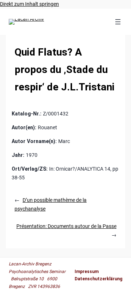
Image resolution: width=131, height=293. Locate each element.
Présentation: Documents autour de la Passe (66, 226)
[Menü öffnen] (118, 21)
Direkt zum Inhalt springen (29, 4)
